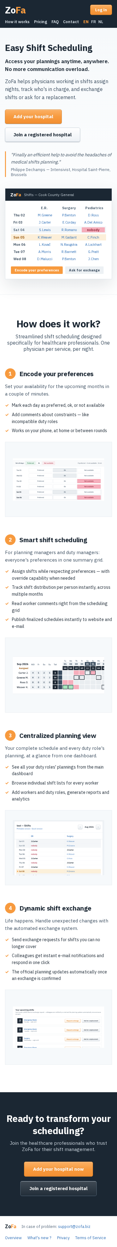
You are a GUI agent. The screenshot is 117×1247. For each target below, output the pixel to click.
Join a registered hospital (42, 135)
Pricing (40, 21)
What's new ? (39, 1237)
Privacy (63, 1237)
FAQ (55, 21)
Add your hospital (33, 116)
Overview (13, 1237)
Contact (71, 21)
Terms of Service (90, 1237)
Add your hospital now (58, 1169)
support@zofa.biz (74, 1226)
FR (93, 21)
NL (100, 21)
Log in (101, 9)
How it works (17, 21)
